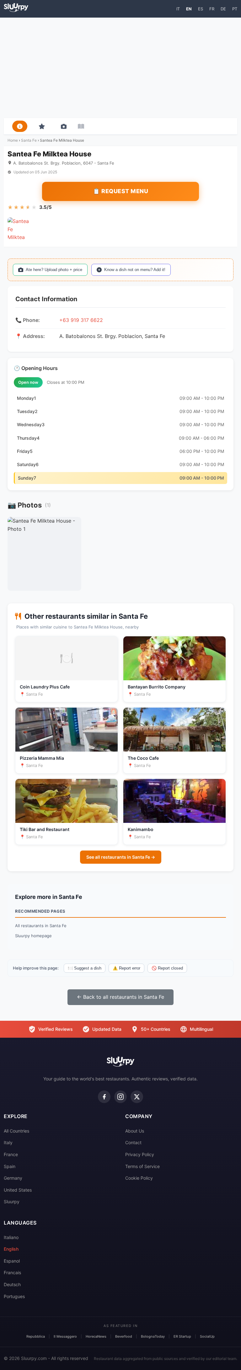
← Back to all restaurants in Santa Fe (120, 997)
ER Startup (182, 1336)
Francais (12, 1272)
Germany (13, 1178)
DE (223, 8)
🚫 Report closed (167, 968)
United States (18, 1190)
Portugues (14, 1296)
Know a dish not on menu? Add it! (134, 269)
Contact (133, 1142)
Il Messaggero (65, 1336)
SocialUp (207, 1336)
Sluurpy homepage (33, 935)
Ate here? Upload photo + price (54, 269)
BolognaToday (153, 1336)
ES (200, 8)
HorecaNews (96, 1336)
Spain (9, 1166)
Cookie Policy (139, 1178)
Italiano (11, 1237)
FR (211, 8)
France (11, 1154)
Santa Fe (29, 140)
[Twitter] (137, 1096)
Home (13, 140)
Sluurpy (11, 1201)
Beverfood (123, 1336)
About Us (134, 1131)
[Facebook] (104, 1096)
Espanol (12, 1261)
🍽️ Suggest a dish (84, 968)
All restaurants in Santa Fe (41, 925)
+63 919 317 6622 (81, 320)
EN (189, 8)
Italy (8, 1142)
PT (234, 8)
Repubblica (35, 1336)
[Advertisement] (120, 68)
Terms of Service (142, 1166)
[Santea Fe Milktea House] (18, 228)
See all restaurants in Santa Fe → (120, 857)
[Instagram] (120, 1096)
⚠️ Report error (126, 968)
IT (178, 8)
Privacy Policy (139, 1154)
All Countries (16, 1131)
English (11, 1249)
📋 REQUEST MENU (120, 191)
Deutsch (12, 1284)
